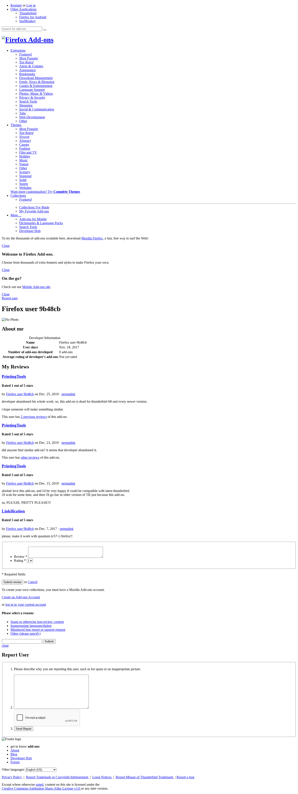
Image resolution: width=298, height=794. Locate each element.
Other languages (13, 769)
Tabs (22, 113)
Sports (23, 184)
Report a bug (185, 777)
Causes (24, 144)
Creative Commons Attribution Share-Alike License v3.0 (41, 788)
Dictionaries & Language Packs (41, 223)
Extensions (18, 50)
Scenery (24, 172)
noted (39, 784)
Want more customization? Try (45, 191)
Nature (24, 164)
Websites (25, 188)
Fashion (24, 148)
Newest (24, 137)
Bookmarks (27, 74)
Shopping (26, 105)
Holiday (24, 156)
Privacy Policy (12, 777)
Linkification (13, 511)
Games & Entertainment (35, 86)
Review (20, 556)
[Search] (44, 30)
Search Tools (28, 101)
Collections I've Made (34, 207)
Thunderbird (27, 13)
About (14, 750)
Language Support (32, 90)
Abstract (25, 141)
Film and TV (28, 152)
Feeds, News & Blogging (36, 82)
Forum (15, 762)
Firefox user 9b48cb (20, 394)
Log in (31, 5)
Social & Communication (36, 109)
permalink (68, 394)
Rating (20, 560)
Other (23, 121)
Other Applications (23, 9)
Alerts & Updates (31, 66)
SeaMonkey (27, 21)
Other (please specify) (25, 633)
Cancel (32, 582)
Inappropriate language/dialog (30, 626)
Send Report (23, 728)
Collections (18, 195)
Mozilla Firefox (92, 238)
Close (6, 246)
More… (15, 215)
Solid (22, 180)
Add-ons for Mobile (33, 219)
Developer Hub (30, 231)
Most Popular (28, 58)
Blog (13, 754)
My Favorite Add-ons (34, 211)
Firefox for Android (32, 17)
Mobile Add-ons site (36, 287)
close (5, 645)
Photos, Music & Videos (36, 93)
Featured (25, 54)
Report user (10, 298)
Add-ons (40, 40)
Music (23, 160)
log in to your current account (25, 604)
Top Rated (26, 62)
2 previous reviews (34, 417)
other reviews (30, 457)
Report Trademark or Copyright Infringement (57, 777)
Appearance (27, 70)
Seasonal (25, 176)
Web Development (32, 117)
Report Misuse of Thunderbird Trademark (145, 777)
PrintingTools (14, 376)
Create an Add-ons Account (21, 597)
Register (16, 5)
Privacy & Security (32, 97)
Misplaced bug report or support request (37, 629)
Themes (15, 125)
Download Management (36, 78)
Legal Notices (102, 777)
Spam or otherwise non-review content (37, 622)
